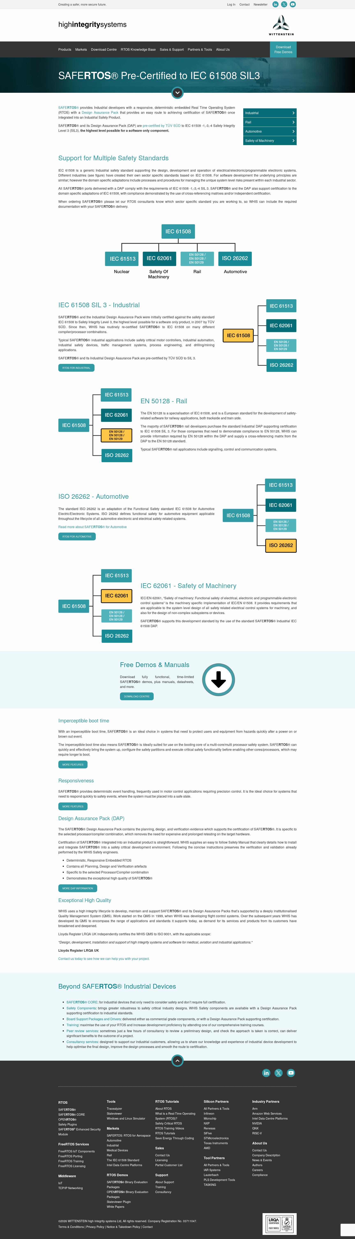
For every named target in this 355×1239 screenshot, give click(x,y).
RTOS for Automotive (77, 536)
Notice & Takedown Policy (123, 1227)
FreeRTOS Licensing (71, 1166)
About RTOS (163, 1108)
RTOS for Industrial (76, 367)
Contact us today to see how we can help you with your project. (104, 958)
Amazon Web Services (267, 1113)
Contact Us (162, 1155)
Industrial (252, 112)
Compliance (260, 1175)
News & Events (262, 1160)
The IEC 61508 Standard (123, 1160)
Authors (257, 1165)
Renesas (209, 1128)
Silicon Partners (216, 1101)
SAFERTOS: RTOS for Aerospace (129, 1135)
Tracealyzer (114, 1108)
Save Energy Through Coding (174, 1138)
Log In (231, 4)
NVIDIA (257, 1123)
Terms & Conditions (71, 1227)
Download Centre (137, 696)
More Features (72, 764)
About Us (259, 1143)
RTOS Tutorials (165, 1133)
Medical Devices (117, 1150)
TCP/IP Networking (70, 1188)
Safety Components (81, 1008)
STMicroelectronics (216, 1138)
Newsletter (260, 4)
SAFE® (68, 107)
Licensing (161, 1160)
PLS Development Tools (219, 1180)
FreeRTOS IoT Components (76, 1151)
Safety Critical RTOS (168, 1123)
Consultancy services (82, 1041)
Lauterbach (211, 1175)
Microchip (210, 1118)
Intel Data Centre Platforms (124, 1165)
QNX (255, 1128)
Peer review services (82, 1030)
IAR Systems (212, 1170)
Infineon (209, 1113)
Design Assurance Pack (100, 112)
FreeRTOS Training (71, 1161)
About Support (164, 1182)
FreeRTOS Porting (70, 1156)
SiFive (208, 1133)
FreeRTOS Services (73, 1144)
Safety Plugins (67, 1124)
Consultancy (163, 1192)
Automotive (253, 131)
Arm (255, 1108)
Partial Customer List (168, 1165)
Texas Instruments (216, 1143)
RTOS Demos (117, 1175)
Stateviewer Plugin (119, 1202)
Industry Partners (265, 1101)
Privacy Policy (95, 1227)
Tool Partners (214, 1157)
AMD (207, 1148)
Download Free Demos (283, 49)
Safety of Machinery (259, 140)
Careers (257, 1170)
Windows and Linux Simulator (126, 1118)
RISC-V (257, 1133)
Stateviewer (114, 1113)
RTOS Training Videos (169, 1128)
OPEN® (67, 1119)
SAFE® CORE (82, 1002)
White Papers (115, 1207)
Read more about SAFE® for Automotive (92, 526)
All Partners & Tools (216, 1108)
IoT (60, 1183)
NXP (207, 1123)
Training (72, 1024)
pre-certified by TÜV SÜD (162, 125)
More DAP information (77, 888)
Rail (248, 122)
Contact (245, 4)
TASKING (210, 1185)
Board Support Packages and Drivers (94, 1019)
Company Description (266, 1155)
